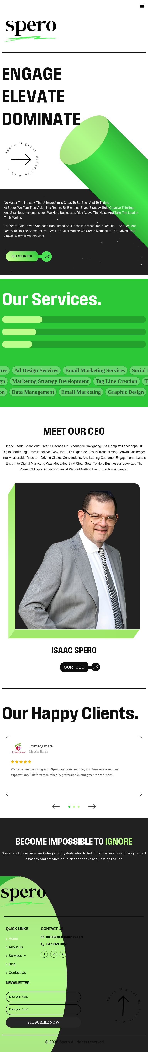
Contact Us (17, 973)
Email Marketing (60, 392)
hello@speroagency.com (64, 937)
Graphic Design (105, 392)
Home (13, 939)
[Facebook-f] (44, 954)
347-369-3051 (57, 944)
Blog (12, 964)
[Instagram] (53, 954)
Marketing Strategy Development (67, 381)
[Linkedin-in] (63, 954)
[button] (142, 6)
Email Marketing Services (71, 370)
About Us (16, 947)
